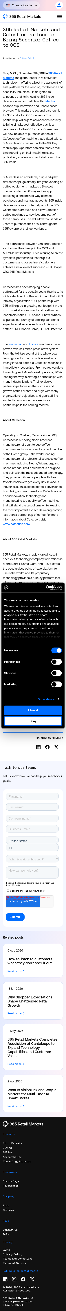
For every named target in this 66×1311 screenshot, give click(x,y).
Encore (33, 344)
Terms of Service (15, 1263)
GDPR (6, 1249)
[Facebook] (47, 747)
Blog (6, 1205)
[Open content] (59, 5)
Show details (46, 699)
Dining (7, 1147)
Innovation (15, 344)
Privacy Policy (12, 1254)
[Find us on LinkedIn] (5, 1279)
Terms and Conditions (17, 1258)
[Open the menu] (59, 16)
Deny (33, 721)
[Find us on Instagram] (14, 1279)
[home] (26, 16)
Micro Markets (12, 1143)
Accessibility (12, 1156)
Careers (8, 1210)
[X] (56, 747)
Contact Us (10, 1229)
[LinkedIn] (38, 747)
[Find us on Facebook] (23, 1279)
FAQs (6, 1234)
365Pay (7, 1152)
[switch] (56, 662)
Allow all (32, 710)
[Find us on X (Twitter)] (32, 1279)
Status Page (11, 1181)
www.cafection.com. (16, 524)
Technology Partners (17, 1161)
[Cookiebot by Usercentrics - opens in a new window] (46, 587)
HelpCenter (11, 1185)
